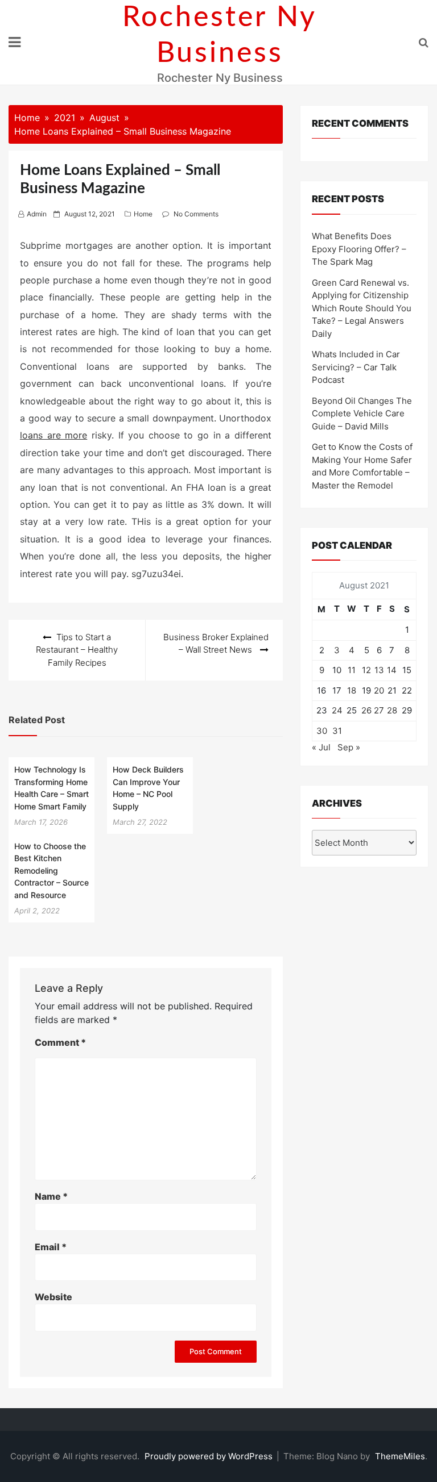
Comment (60, 1042)
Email (51, 1247)
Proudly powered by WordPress (210, 1456)
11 (352, 670)
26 (366, 710)
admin (37, 214)
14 (392, 670)
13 (379, 670)
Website (53, 1297)
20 (379, 690)
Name (51, 1196)
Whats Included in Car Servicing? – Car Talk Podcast (356, 367)
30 (321, 730)
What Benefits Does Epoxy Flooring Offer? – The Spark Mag (359, 249)
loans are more (53, 435)
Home (143, 214)
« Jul (321, 747)
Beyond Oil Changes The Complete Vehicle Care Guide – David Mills (362, 413)
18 (351, 690)
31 (337, 730)
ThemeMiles (400, 1456)
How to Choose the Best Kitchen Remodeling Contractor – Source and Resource (51, 870)
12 (366, 670)
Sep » (348, 747)
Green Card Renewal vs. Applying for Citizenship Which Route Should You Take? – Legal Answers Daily (361, 308)
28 (392, 710)
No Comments (196, 214)
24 (337, 710)
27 (379, 710)
